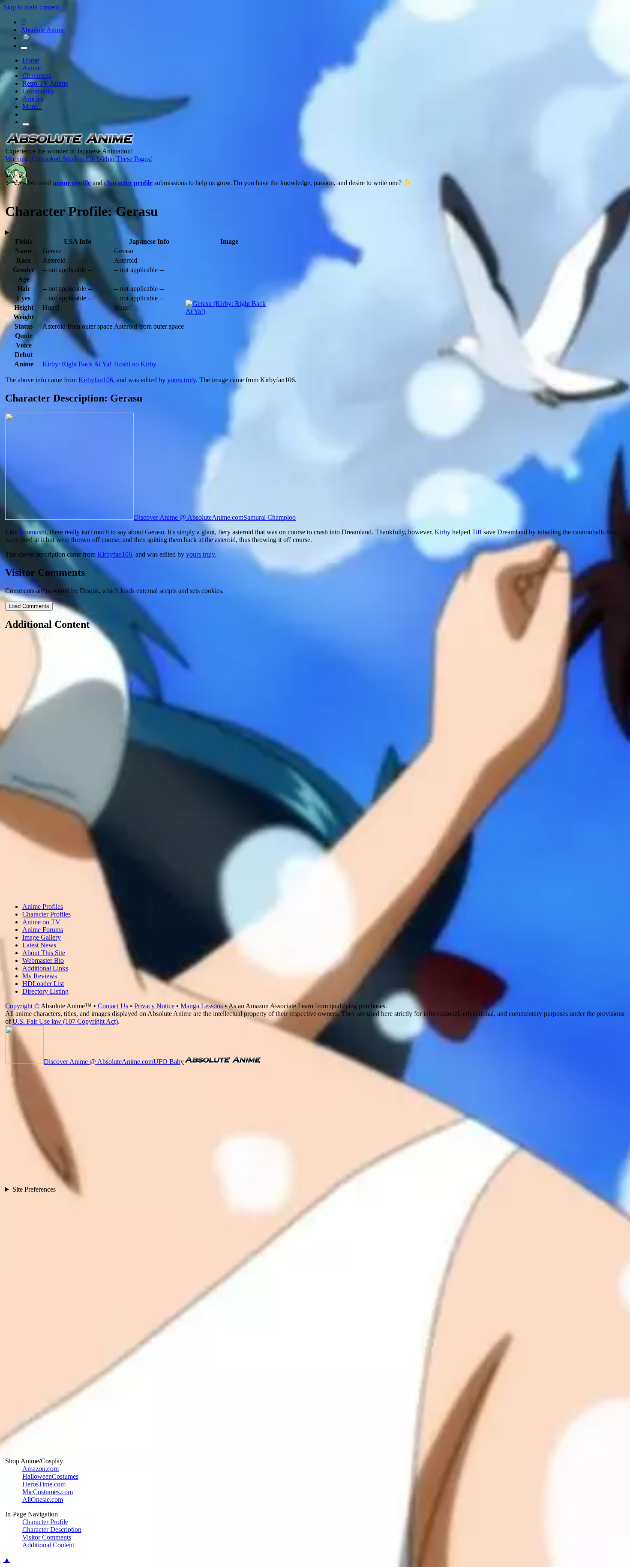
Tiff (477, 532)
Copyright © (22, 1006)
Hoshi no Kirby (135, 364)
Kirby (442, 532)
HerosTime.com (44, 1484)
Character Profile (45, 1521)
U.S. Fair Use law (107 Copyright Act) (65, 1021)
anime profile (72, 182)
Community (38, 91)
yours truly (181, 380)
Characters (36, 75)
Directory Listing (45, 991)
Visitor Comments (46, 1537)
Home (30, 60)
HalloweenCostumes (50, 1476)
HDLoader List (43, 983)
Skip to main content (31, 7)
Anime (31, 68)
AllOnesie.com (42, 1499)
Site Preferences (34, 1189)
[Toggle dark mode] (24, 48)
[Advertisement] (262, 767)
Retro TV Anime (45, 83)
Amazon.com (40, 1468)
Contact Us (113, 1006)
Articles (32, 98)
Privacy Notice (154, 1006)
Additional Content (48, 1545)
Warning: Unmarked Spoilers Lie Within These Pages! (78, 158)
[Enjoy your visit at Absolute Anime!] (69, 143)
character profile (128, 182)
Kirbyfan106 (95, 380)
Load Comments (29, 606)
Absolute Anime (43, 29)
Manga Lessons (201, 1006)
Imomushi (32, 532)
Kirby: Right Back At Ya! (76, 364)
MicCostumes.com (47, 1491)
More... (32, 106)
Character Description (51, 1529)
